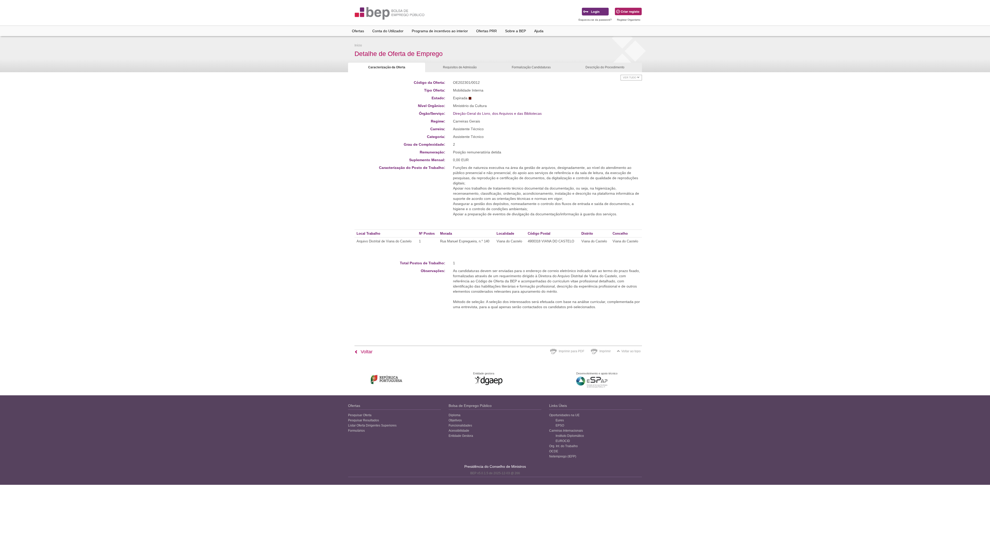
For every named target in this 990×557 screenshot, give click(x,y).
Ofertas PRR (486, 31)
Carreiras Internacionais (566, 430)
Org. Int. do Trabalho (563, 446)
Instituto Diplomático (570, 436)
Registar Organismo (628, 19)
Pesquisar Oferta (360, 415)
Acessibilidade (459, 430)
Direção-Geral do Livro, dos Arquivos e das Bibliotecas (497, 113)
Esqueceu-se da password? (595, 19)
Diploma (454, 415)
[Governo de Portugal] (386, 379)
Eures (560, 420)
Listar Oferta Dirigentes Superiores (372, 425)
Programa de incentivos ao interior (440, 31)
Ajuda (538, 31)
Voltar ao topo (631, 351)
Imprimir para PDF (571, 351)
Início (358, 45)
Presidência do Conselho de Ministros (495, 466)
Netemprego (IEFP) (562, 456)
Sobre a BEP (515, 31)
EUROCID (563, 441)
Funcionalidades (460, 425)
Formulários (356, 430)
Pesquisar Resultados (363, 420)
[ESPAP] (591, 382)
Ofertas (358, 31)
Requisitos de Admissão (460, 67)
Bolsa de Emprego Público (470, 406)
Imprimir (605, 351)
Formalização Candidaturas (531, 67)
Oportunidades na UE (564, 415)
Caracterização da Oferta (386, 67)
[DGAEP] (488, 380)
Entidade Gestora (461, 436)
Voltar (366, 351)
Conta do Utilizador (387, 31)
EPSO (560, 425)
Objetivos (455, 420)
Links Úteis (558, 406)
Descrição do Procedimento (604, 67)
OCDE (553, 451)
